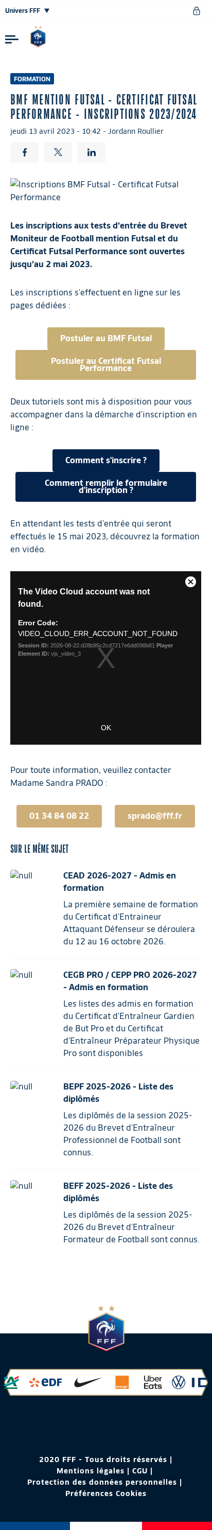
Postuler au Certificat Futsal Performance (106, 364)
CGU (140, 1471)
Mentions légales (91, 1471)
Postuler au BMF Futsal (106, 338)
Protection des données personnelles (102, 1482)
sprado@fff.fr (155, 816)
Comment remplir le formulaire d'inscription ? (106, 486)
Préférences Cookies (106, 1493)
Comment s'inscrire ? (106, 460)
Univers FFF (23, 10)
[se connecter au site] (196, 11)
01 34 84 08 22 (59, 816)
